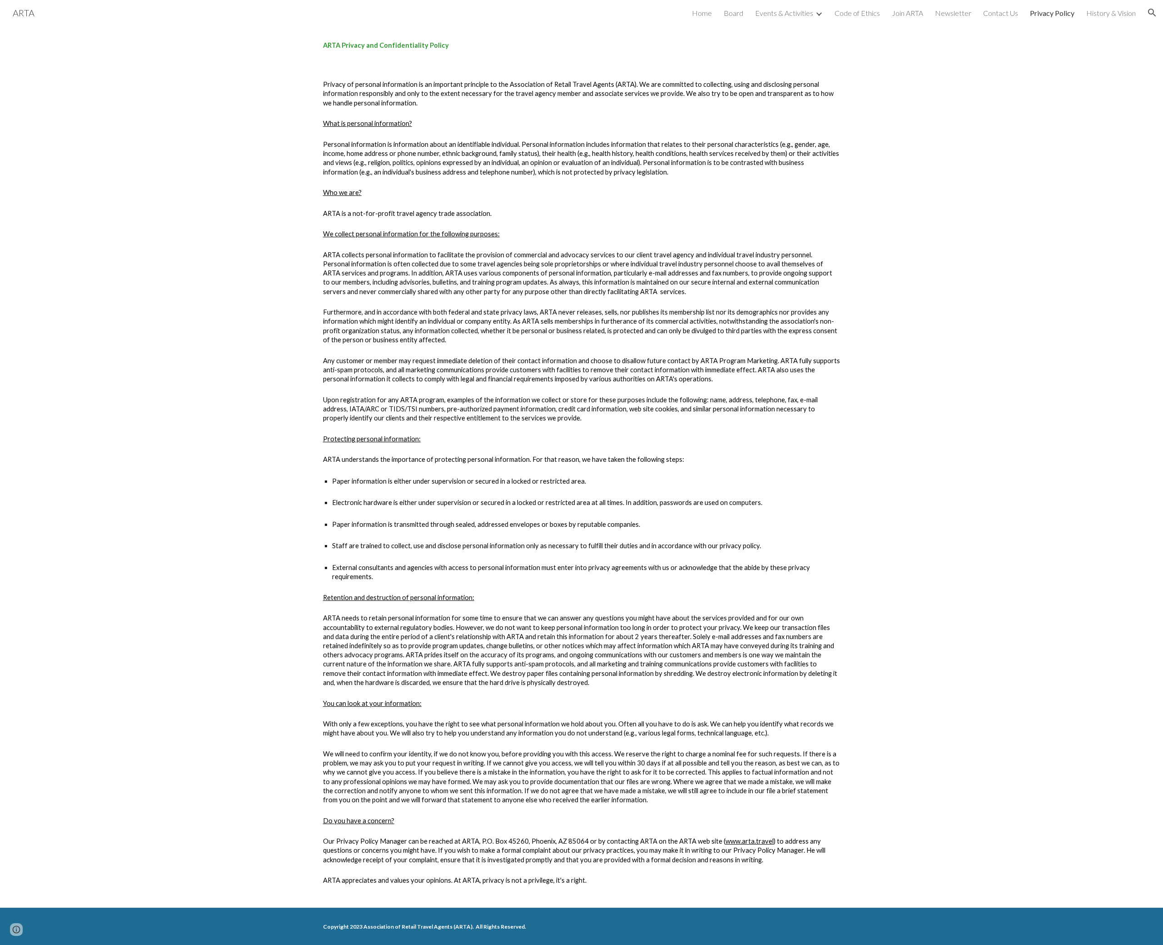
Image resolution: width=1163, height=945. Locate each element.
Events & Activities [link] (784, 13)
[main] (581, 45)
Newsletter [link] (953, 13)
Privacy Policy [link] (1052, 13)
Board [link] (733, 13)
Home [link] (702, 13)
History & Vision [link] (1111, 13)
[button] (1152, 13)
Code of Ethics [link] (857, 13)
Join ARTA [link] (907, 13)
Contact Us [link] (1000, 13)
